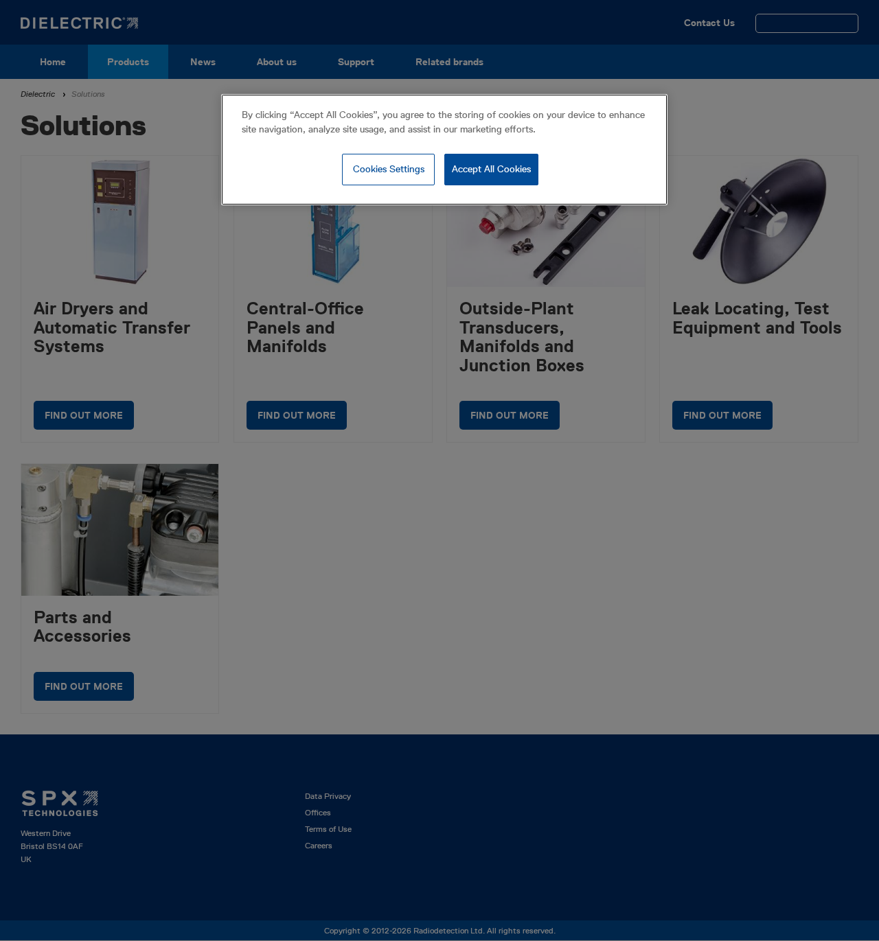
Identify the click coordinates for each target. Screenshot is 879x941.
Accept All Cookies (491, 169)
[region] (444, 149)
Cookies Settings (388, 169)
